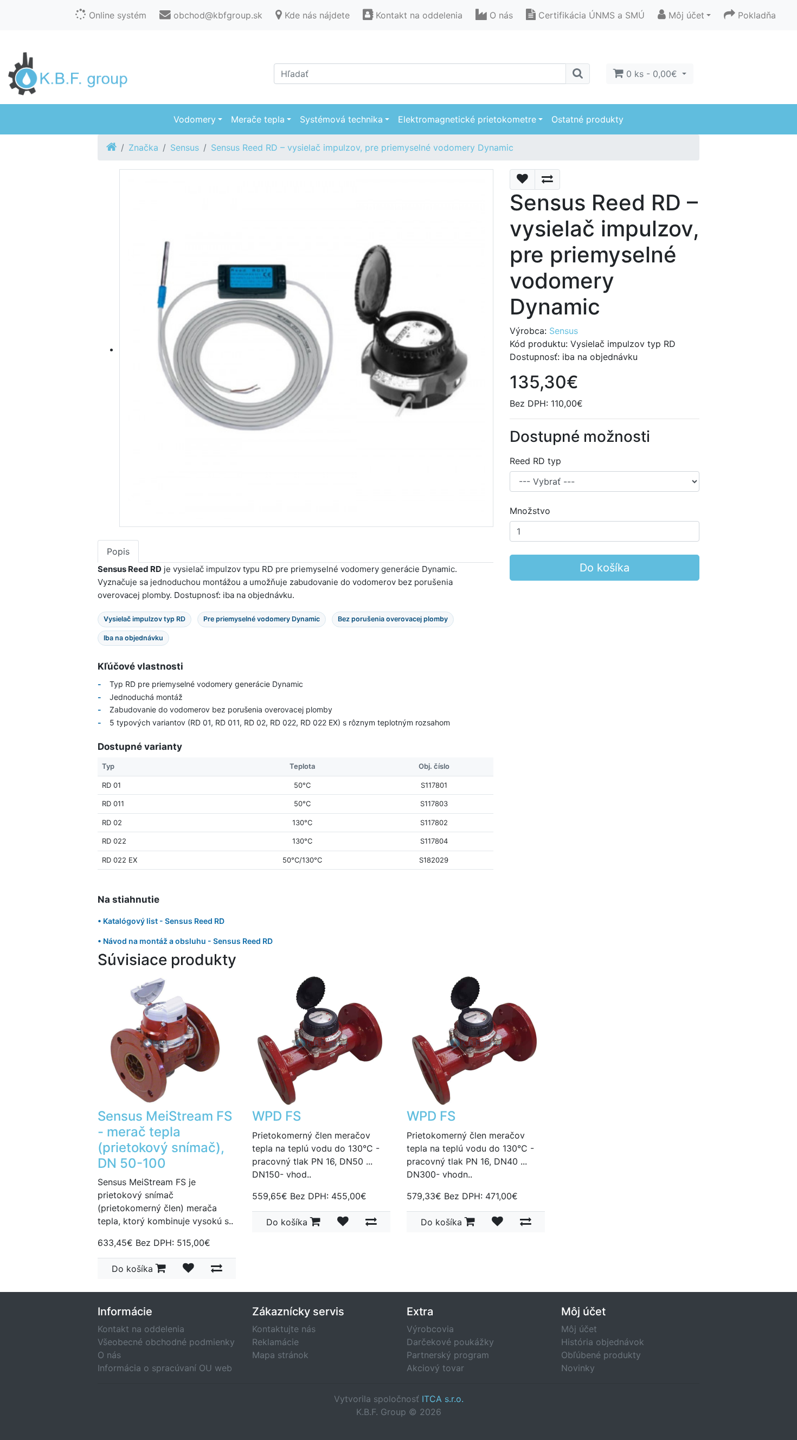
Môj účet (579, 1328)
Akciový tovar (435, 1367)
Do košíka (604, 567)
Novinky (578, 1367)
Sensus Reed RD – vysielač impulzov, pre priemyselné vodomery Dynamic (362, 147)
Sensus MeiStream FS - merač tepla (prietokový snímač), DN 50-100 (165, 1139)
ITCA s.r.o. (443, 1398)
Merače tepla (258, 119)
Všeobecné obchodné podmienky (166, 1341)
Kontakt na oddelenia (141, 1328)
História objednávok (602, 1341)
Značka (143, 147)
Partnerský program (448, 1354)
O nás (109, 1354)
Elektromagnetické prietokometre (467, 119)
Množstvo (530, 510)
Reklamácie (275, 1341)
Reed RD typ (535, 460)
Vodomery (194, 119)
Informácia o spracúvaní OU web (165, 1367)
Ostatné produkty (587, 119)
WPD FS (276, 1116)
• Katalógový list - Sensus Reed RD (161, 920)
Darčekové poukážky (450, 1341)
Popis (118, 551)
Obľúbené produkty (601, 1354)
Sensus (184, 147)
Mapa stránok (280, 1354)
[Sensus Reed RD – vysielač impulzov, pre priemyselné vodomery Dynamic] (306, 349)
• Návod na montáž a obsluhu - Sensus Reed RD (185, 941)
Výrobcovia (430, 1328)
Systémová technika (341, 119)
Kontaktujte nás (284, 1328)
